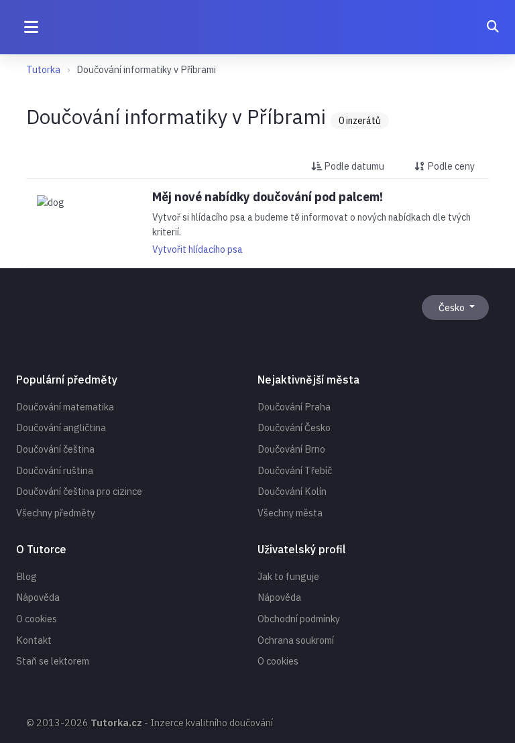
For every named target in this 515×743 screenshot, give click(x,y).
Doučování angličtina (61, 427)
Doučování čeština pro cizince (79, 491)
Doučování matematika (65, 406)
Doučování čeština (55, 449)
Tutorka (43, 69)
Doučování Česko (294, 427)
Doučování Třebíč (295, 470)
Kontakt (34, 640)
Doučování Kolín (292, 491)
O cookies (36, 618)
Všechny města (290, 512)
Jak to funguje (288, 576)
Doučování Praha (294, 406)
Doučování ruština (54, 470)
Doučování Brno (291, 449)
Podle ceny (450, 166)
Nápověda (38, 597)
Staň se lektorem (52, 660)
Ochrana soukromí (296, 640)
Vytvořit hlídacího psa (197, 249)
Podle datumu (353, 166)
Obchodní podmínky (299, 618)
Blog (26, 576)
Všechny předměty (55, 512)
